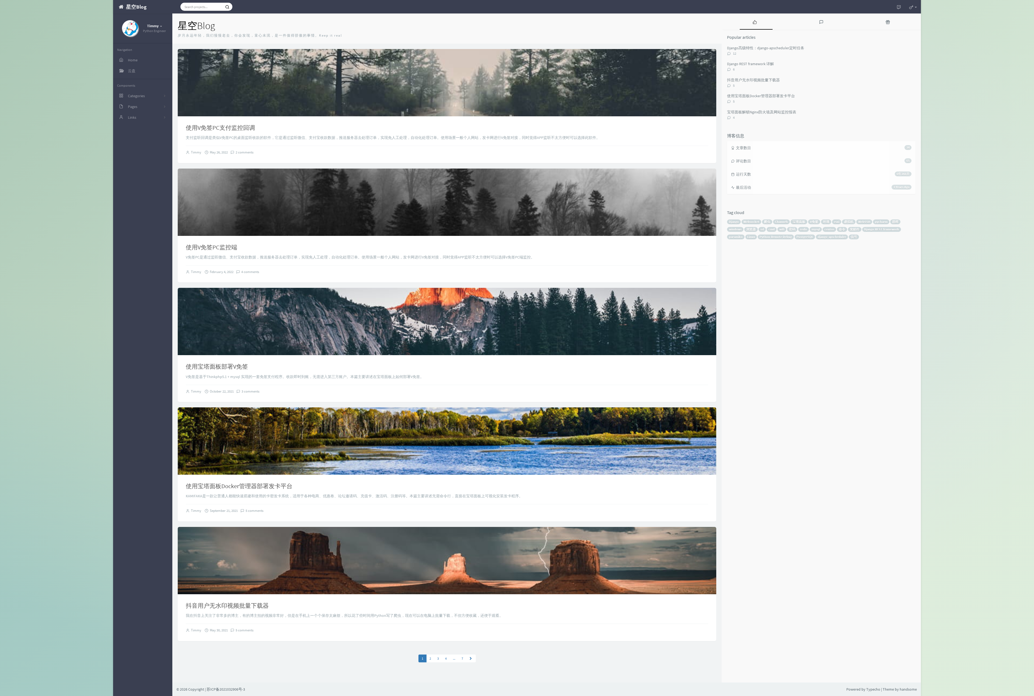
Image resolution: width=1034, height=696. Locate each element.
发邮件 (855, 229)
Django (734, 222)
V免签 (814, 222)
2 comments (244, 152)
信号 (854, 237)
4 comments (250, 272)
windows (735, 229)
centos (829, 229)
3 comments (250, 391)
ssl (762, 229)
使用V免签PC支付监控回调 (220, 127)
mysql (816, 229)
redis (803, 229)
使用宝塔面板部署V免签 (217, 366)
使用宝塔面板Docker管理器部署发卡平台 (239, 486)
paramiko (736, 237)
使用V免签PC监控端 (211, 247)
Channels (781, 222)
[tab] (755, 21)
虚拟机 (849, 222)
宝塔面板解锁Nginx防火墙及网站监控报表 (761, 112)
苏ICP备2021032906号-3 (226, 689)
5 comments (254, 510)
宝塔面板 (798, 222)
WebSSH (864, 222)
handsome (908, 689)
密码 (792, 229)
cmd (771, 229)
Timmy (196, 152)
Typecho (873, 689)
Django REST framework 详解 (750, 63)
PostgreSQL (805, 237)
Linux (751, 237)
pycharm (881, 222)
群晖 (895, 222)
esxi (836, 222)
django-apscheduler (832, 237)
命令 (842, 229)
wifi (781, 229)
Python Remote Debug (776, 237)
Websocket (751, 222)
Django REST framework (881, 229)
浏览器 (751, 229)
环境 (826, 222)
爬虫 (767, 222)
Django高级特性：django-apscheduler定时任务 (765, 48)
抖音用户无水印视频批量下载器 (227, 605)
